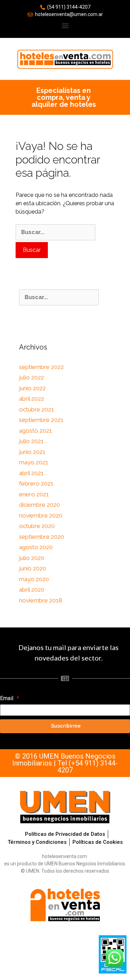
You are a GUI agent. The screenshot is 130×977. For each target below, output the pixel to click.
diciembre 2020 (39, 504)
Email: (8, 698)
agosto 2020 (36, 547)
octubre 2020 (37, 525)
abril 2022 (31, 398)
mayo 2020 (34, 579)
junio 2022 (32, 388)
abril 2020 (31, 589)
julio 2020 (31, 557)
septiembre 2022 (41, 366)
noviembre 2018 (40, 600)
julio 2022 (31, 377)
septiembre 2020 (41, 536)
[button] (65, 25)
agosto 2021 (35, 430)
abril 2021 (31, 473)
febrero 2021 (36, 483)
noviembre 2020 (40, 515)
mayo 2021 (33, 462)
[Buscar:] (55, 232)
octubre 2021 (36, 409)
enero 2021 (34, 494)
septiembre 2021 (41, 419)
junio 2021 (32, 451)
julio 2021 (31, 441)
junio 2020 (32, 568)
